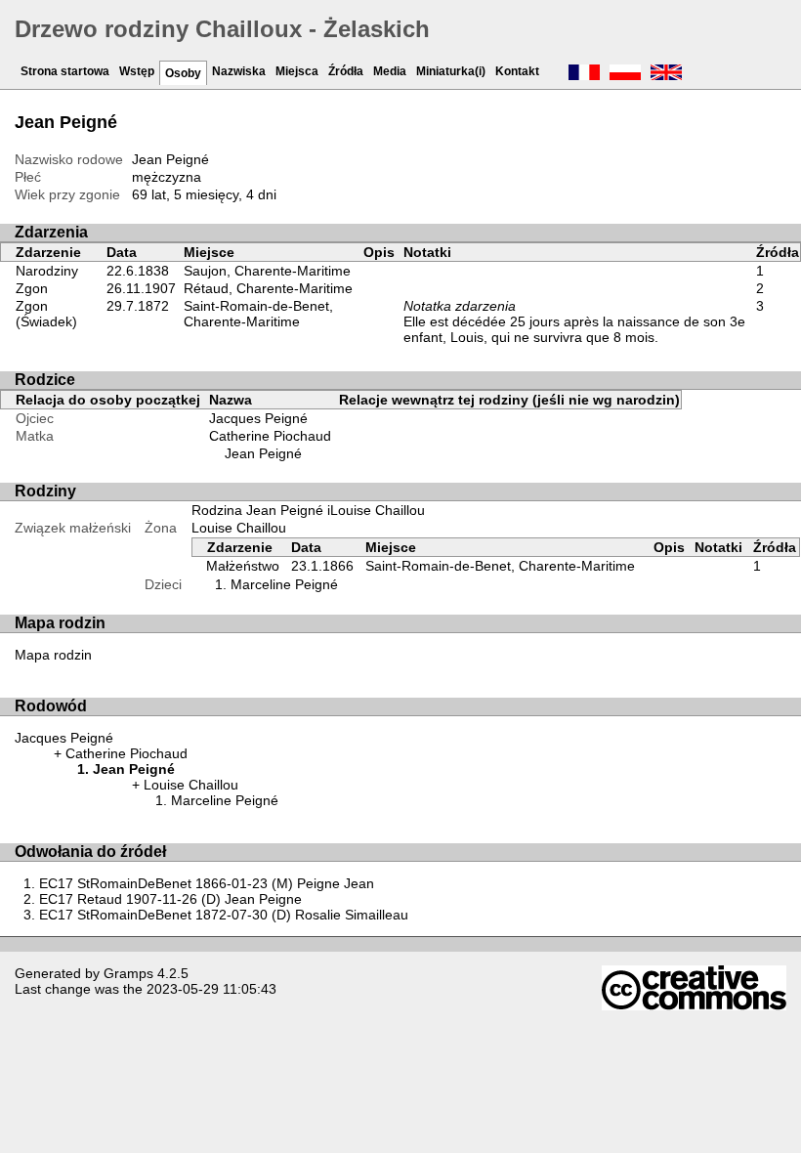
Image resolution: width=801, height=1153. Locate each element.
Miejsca (296, 71)
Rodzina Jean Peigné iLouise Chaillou (308, 510)
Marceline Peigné (284, 584)
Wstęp (136, 71)
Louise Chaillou (238, 527)
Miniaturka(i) (450, 71)
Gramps (128, 973)
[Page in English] (666, 74)
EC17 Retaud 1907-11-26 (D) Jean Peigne (170, 899)
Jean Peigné (263, 453)
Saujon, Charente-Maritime (267, 270)
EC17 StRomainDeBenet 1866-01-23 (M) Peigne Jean (206, 883)
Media (389, 71)
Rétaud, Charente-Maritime (268, 288)
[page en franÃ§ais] (584, 74)
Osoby (183, 73)
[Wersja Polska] (625, 74)
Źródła (345, 71)
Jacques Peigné (258, 418)
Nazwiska (239, 71)
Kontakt (517, 71)
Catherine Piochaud (270, 436)
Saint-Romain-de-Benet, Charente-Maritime (258, 313)
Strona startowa (65, 71)
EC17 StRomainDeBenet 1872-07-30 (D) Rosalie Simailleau (223, 914)
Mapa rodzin (53, 654)
